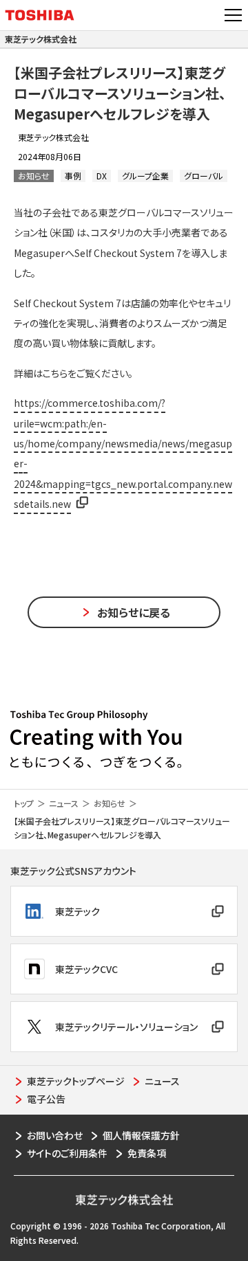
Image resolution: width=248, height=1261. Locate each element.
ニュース (64, 803)
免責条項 (146, 1153)
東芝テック (77, 911)
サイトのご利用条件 (67, 1153)
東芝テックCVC (86, 969)
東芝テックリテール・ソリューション (126, 1027)
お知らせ (109, 803)
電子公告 (46, 1099)
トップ (24, 803)
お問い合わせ (55, 1135)
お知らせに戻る (133, 612)
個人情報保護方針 (141, 1135)
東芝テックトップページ (76, 1081)
